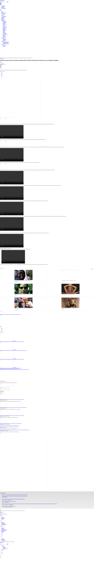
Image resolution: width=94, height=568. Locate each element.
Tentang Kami (3, 539)
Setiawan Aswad (3, 523)
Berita (2, 519)
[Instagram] (1, 536)
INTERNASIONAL (5, 548)
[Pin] (1, 75)
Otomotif (4, 547)
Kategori (2, 545)
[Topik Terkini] (2, 542)
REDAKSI (2, 531)
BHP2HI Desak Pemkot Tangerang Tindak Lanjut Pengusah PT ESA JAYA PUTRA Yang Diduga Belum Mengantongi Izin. (14, 369)
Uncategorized (1, 58)
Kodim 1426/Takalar (3, 524)
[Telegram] (1, 74)
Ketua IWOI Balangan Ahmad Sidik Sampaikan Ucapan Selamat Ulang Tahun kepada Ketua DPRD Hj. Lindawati (13, 350)
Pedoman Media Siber (4, 530)
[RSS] (1, 537)
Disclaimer (2, 528)
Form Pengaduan (3, 540)
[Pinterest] (1, 535)
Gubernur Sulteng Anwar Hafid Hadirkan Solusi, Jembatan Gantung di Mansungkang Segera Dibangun (12, 359)
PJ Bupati (2, 522)
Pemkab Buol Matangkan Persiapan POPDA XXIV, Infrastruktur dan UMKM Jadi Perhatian (11, 423)
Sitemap (2, 532)
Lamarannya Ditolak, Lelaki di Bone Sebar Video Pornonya (9, 501)
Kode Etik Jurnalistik (3, 529)
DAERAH (2, 517)
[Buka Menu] (0, 4)
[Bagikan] (0, 67)
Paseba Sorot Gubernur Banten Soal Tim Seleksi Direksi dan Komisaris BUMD (9, 426)
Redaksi (2, 538)
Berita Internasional (3, 8)
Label (2, 549)
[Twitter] (1, 534)
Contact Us (2, 527)
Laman (2, 550)
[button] (7, 2)
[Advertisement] (22, 52)
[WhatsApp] (1, 76)
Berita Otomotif (3, 6)
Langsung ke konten (2, 0)
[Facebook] (1, 533)
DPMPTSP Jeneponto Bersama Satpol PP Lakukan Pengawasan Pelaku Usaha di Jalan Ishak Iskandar (12, 341)
